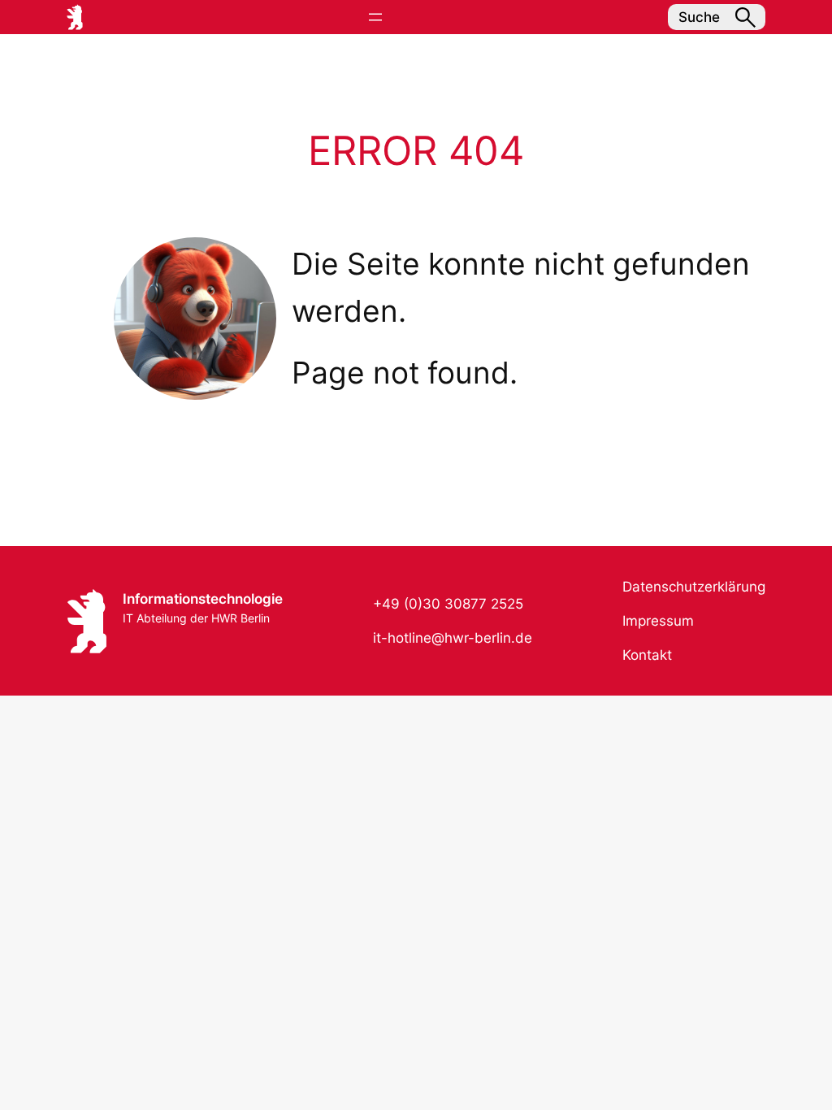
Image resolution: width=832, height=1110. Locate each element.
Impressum (658, 621)
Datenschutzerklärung (693, 587)
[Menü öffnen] (375, 17)
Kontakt (647, 655)
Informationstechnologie (203, 599)
